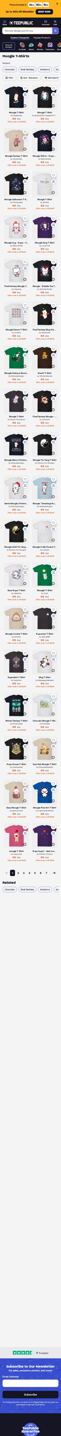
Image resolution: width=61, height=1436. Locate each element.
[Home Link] (21, 23)
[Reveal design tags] (24, 105)
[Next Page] (54, 873)
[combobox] (27, 31)
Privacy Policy (38, 1402)
